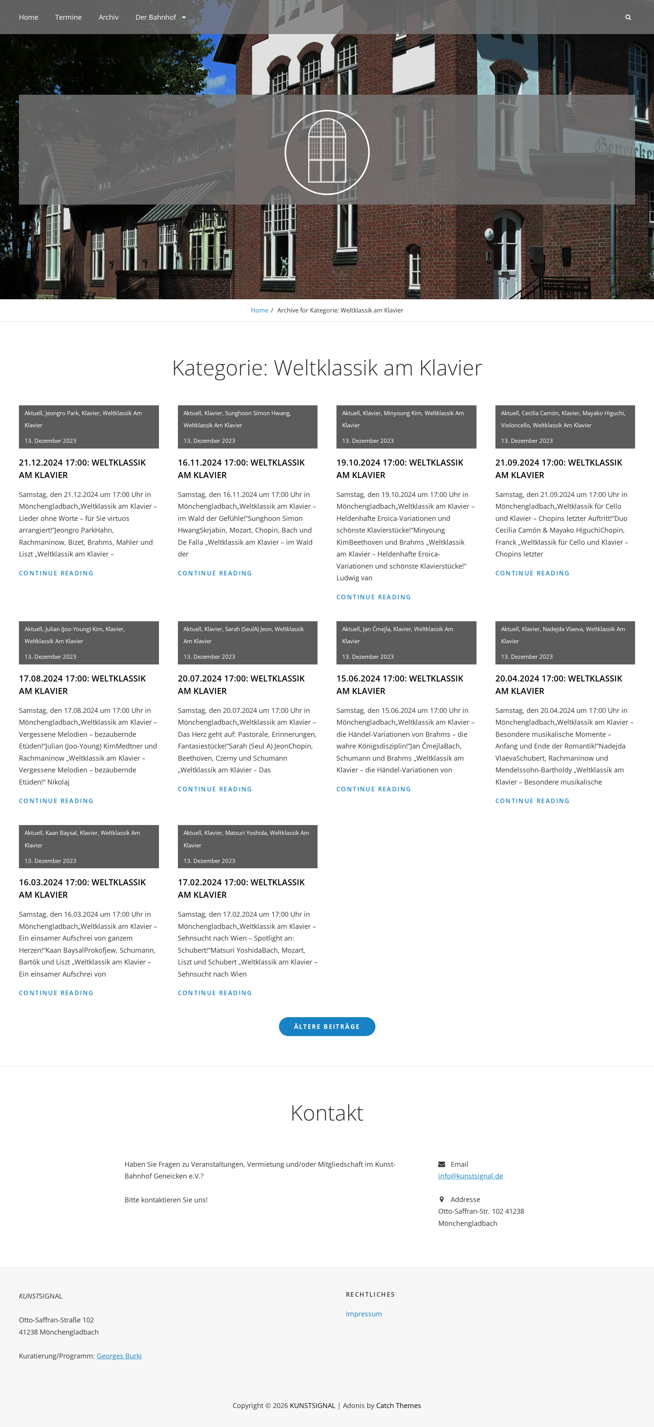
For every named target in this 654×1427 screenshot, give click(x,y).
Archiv (108, 17)
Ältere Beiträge (327, 1026)
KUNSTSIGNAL (312, 1405)
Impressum (364, 1313)
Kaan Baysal (61, 832)
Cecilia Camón (540, 413)
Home (28, 17)
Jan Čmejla (376, 629)
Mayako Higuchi (603, 413)
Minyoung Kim (403, 413)
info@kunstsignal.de (470, 1175)
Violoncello (515, 425)
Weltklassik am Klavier (213, 425)
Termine (68, 17)
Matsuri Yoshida (246, 832)
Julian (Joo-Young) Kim (74, 629)
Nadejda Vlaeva (563, 629)
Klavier (91, 413)
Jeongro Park (62, 413)
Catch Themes (398, 1405)
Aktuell (33, 413)
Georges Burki (119, 1355)
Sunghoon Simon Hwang (257, 413)
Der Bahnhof (155, 17)
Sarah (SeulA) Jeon (248, 629)
